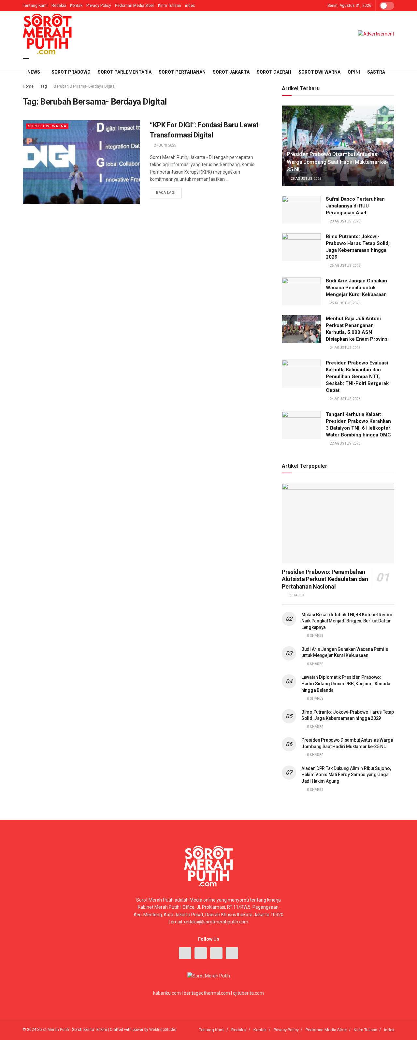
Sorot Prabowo (71, 72)
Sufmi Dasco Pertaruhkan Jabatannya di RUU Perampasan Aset (355, 206)
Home (28, 86)
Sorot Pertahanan (182, 72)
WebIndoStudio (162, 1029)
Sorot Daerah (274, 72)
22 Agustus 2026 (344, 443)
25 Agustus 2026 (344, 303)
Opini (354, 72)
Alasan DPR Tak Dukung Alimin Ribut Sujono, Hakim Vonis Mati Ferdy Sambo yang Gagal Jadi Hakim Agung (346, 775)
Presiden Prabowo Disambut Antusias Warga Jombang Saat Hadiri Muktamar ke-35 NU (337, 162)
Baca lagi (166, 193)
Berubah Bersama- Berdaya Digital (85, 86)
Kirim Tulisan (169, 5)
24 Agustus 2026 (344, 348)
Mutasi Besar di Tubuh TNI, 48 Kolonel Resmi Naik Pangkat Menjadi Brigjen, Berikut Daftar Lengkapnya (346, 621)
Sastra (376, 72)
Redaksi (58, 5)
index (190, 5)
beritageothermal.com (207, 993)
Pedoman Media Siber (134, 5)
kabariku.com (167, 993)
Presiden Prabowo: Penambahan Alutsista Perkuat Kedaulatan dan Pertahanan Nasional (325, 579)
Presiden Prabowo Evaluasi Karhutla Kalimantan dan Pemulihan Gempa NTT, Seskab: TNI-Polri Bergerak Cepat (357, 376)
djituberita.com (248, 993)
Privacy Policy (98, 5)
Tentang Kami (35, 5)
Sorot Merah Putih (53, 1029)
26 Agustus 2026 (344, 266)
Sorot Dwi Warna (319, 72)
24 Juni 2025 (164, 145)
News (33, 72)
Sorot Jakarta (231, 72)
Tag (43, 86)
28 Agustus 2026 (305, 179)
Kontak (76, 5)
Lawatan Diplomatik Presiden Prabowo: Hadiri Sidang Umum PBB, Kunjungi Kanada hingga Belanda (345, 683)
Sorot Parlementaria (124, 72)
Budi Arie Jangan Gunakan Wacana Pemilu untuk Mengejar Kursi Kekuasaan (356, 287)
